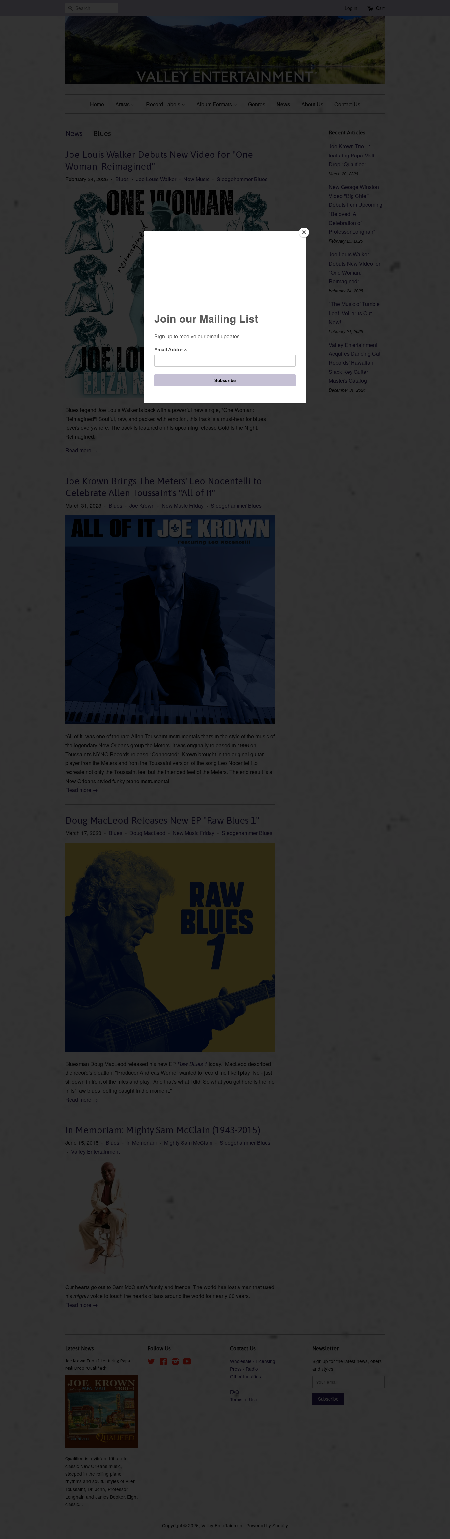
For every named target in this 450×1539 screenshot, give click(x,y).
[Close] (304, 232)
